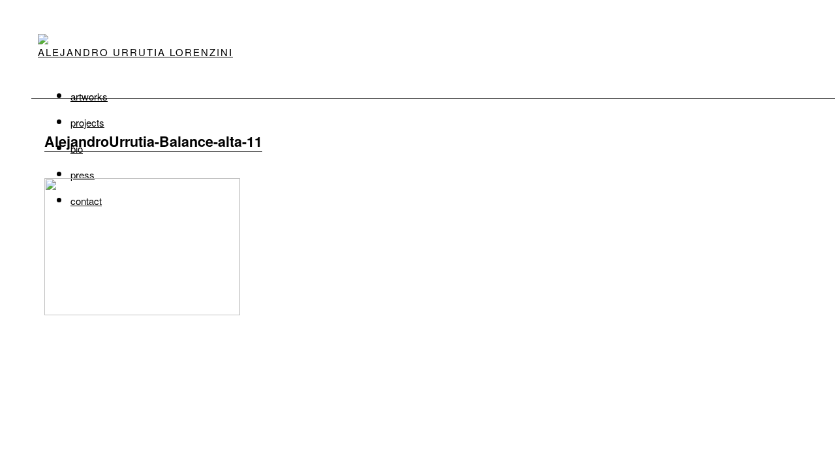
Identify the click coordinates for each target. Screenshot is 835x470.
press (82, 174)
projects (87, 122)
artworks (89, 96)
